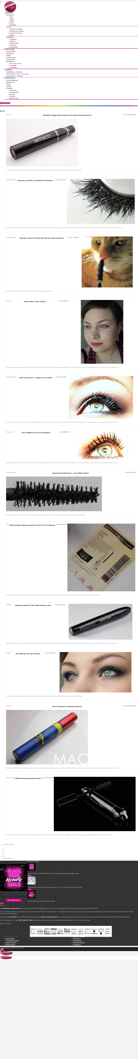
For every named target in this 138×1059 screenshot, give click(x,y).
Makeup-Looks (16, 911)
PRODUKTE (10, 15)
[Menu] (0, 102)
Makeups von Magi (16, 29)
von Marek (13, 67)
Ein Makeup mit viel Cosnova (28, 654)
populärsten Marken (98, 917)
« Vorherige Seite (8, 844)
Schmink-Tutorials (16, 33)
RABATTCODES (5, 103)
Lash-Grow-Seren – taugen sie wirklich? (36, 378)
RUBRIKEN (10, 37)
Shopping (9, 78)
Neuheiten (13, 90)
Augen (12, 19)
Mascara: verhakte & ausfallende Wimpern (35, 180)
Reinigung (9, 53)
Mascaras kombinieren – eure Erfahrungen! (70, 473)
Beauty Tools (14, 98)
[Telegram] (0, 2)
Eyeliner (8, 653)
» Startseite (8, 934)
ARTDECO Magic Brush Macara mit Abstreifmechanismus (67, 115)
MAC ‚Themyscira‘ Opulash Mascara (67, 706)
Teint (11, 17)
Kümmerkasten (11, 179)
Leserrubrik (13, 47)
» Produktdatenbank (12, 940)
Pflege (8, 55)
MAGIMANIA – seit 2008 (14, 72)
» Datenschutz (77, 940)
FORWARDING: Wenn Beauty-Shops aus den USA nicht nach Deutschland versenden (55, 887)
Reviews (12, 41)
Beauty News (14, 43)
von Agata (13, 65)
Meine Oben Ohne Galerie (35, 301)
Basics (12, 35)
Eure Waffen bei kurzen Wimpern (36, 433)
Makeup (8, 13)
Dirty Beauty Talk (15, 63)
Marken (9, 86)
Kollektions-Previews (66, 911)
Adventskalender (12, 80)
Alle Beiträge (10, 51)
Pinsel (12, 23)
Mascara (8, 114)
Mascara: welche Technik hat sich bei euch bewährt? (41, 238)
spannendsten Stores (85, 917)
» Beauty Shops (10, 944)
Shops (8, 84)
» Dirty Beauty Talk (11, 936)
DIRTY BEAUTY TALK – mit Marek (17, 74)
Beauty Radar (10, 777)
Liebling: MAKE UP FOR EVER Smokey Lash (33, 605)
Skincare (9, 49)
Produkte (9, 88)
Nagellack (13, 25)
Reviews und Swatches (29, 911)
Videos (8, 70)
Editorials (13, 45)
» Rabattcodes (9, 938)
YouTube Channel (55, 908)
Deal (7, 524)
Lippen (12, 21)
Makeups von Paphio (17, 31)
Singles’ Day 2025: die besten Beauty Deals (41, 901)
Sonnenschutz (11, 57)
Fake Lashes (10, 432)
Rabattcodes (10, 82)
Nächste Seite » (8, 858)
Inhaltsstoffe (10, 59)
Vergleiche (13, 39)
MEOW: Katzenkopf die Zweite (28, 778)
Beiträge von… (11, 61)
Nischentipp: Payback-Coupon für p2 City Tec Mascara (32, 525)
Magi (124, 114)
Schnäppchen (14, 92)
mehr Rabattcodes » (14, 900)
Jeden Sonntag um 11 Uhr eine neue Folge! (76, 920)
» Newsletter (76, 938)
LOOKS (8, 27)
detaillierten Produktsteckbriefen (119, 917)
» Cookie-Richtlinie (78, 942)
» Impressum (76, 944)
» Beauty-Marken (10, 942)
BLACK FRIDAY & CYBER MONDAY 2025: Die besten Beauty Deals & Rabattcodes (53, 873)
